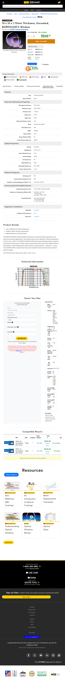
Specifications (7, 86)
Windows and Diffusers (24, 13)
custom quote (31, 253)
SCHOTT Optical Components (19, 29)
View (35, 213)
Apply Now (31, 637)
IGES (44, 77)
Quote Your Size (48, 86)
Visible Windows (35, 13)
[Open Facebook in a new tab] (28, 656)
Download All (23, 80)
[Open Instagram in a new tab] (53, 656)
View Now (12, 501)
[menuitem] (4, 2)
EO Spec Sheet (10, 80)
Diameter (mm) (13, 327)
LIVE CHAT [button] (33, 572)
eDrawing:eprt (54, 77)
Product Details (19, 86)
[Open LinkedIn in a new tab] (47, 656)
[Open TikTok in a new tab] (59, 656)
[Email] (38, 17)
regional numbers (34, 568)
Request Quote (37, 58)
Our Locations (32, 612)
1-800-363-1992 (30, 566)
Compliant (36, 210)
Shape (10, 322)
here (44, 458)
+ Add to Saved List (32, 64)
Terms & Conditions (40, 647)
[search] (33, 6)
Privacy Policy (22, 647)
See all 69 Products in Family (30, 17)
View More (8, 542)
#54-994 (39, 443)
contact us (18, 350)
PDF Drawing (35, 77)
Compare (45, 64)
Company (32, 607)
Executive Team (32, 609)
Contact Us (38, 10)
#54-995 (39, 451)
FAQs (32, 624)
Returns (32, 621)
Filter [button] (8, 474)
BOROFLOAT (37, 150)
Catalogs (32, 632)
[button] (40, 17)
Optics (15, 13)
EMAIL (33, 577)
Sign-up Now (26, 597)
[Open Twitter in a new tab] (35, 656)
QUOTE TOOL (31, 582)
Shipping (32, 619)
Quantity (10, 332)
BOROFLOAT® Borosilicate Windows (49, 13)
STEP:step (24, 77)
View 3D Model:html (11, 77)
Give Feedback (32, 627)
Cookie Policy (30, 647)
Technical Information (33, 86)
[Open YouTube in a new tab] (41, 656)
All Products (9, 13)
